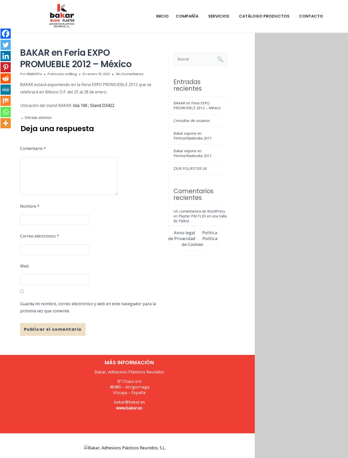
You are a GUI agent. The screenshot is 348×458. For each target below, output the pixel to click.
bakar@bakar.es (129, 402)
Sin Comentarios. (130, 74)
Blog (73, 74)
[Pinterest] (6, 67)
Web (24, 266)
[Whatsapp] (6, 112)
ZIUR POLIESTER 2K (190, 168)
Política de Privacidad (192, 235)
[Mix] (6, 101)
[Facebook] (6, 34)
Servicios (218, 16)
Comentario (33, 148)
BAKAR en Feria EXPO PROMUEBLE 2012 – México (76, 58)
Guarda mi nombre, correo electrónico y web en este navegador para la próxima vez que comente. (88, 307)
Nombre (29, 206)
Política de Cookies (199, 241)
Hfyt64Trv (34, 74)
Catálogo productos (264, 16)
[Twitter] (6, 45)
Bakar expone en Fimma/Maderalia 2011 (192, 136)
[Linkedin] (6, 56)
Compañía (187, 16)
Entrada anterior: (36, 117)
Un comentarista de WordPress (199, 211)
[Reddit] (6, 78)
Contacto (311, 16)
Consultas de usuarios (191, 120)
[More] (6, 123)
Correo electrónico (39, 236)
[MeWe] (6, 90)
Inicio (162, 16)
